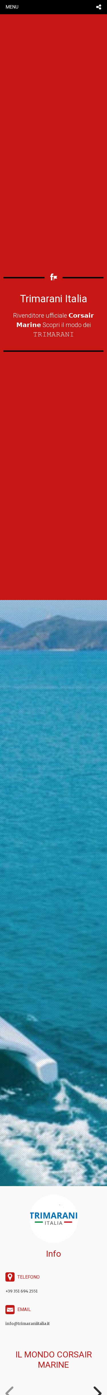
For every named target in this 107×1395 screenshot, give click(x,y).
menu (12, 7)
